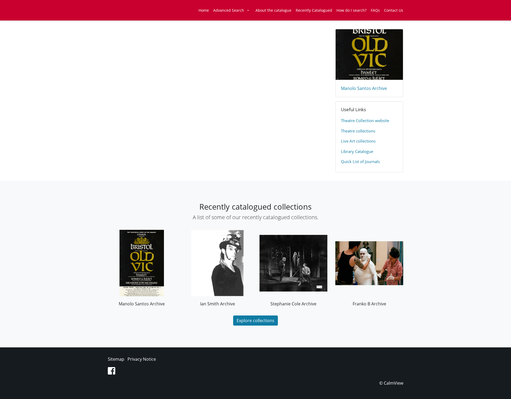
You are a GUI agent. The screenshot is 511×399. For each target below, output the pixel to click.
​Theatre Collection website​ (365, 120)
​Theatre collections (358, 131)
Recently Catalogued (314, 10)
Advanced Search (228, 10)
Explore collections (255, 320)
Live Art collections (358, 141)
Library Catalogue (357, 151)
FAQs (375, 10)
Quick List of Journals (360, 161)
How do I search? (351, 10)
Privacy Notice (141, 359)
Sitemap (116, 359)
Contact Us (393, 10)
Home (204, 10)
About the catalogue (273, 10)
